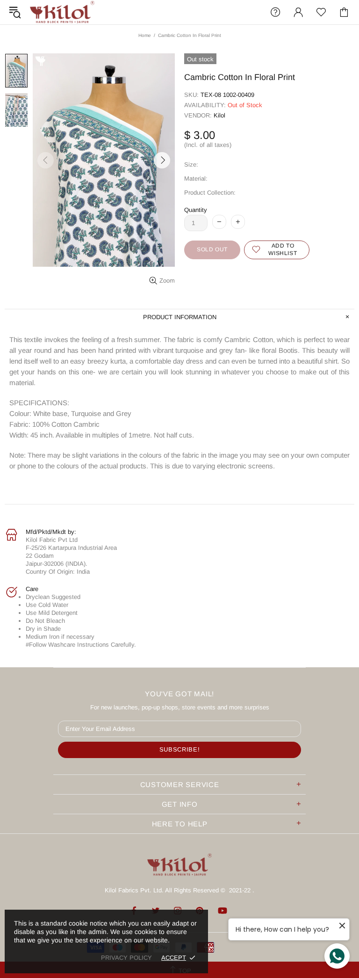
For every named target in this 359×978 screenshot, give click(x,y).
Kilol (219, 115)
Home (144, 35)
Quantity (195, 209)
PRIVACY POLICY (126, 957)
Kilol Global (62, 12)
